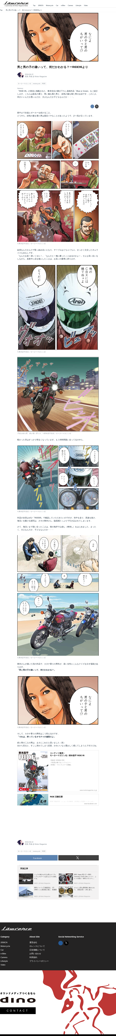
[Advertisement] (34, 821)
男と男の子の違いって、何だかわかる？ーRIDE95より (52, 67)
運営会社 (33, 942)
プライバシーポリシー (39, 961)
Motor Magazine (41, 76)
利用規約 (33, 957)
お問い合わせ (35, 954)
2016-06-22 (29, 74)
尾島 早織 (28, 76)
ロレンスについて (37, 946)
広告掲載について (37, 950)
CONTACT (18, 1010)
